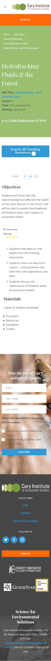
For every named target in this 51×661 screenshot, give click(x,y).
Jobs (25, 505)
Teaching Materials (13, 39)
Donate (25, 19)
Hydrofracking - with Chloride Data (20, 48)
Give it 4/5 (14, 237)
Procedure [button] (12, 316)
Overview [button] (11, 229)
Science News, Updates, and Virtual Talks (24, 441)
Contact (25, 513)
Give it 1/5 (7, 237)
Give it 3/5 (12, 237)
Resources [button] (12, 320)
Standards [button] (12, 324)
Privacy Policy (13, 643)
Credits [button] (10, 329)
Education (19, 34)
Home (6, 34)
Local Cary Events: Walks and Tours (24, 433)
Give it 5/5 (17, 237)
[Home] (30, 12)
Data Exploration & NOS (15, 43)
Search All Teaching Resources (26, 150)
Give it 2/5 (10, 237)
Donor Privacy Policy (25, 521)
